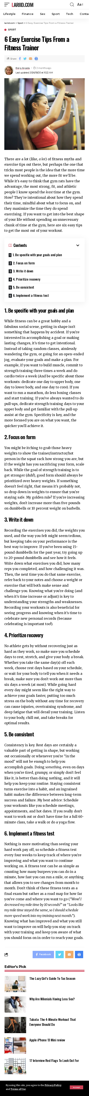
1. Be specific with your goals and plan (37, 254)
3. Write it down (23, 270)
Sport (12, 30)
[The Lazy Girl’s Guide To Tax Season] (15, 984)
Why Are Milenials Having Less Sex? (52, 998)
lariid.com (22, 4)
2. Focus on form (24, 262)
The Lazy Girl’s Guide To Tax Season (52, 978)
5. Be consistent (23, 287)
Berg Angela (23, 68)
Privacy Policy (53, 1085)
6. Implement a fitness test (31, 295)
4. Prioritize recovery (26, 279)
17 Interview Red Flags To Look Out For (54, 1060)
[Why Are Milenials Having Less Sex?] (15, 1004)
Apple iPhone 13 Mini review (47, 1039)
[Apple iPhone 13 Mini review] (15, 1045)
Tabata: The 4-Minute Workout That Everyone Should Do (52, 1022)
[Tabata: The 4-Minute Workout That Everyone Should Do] (15, 1025)
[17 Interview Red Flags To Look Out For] (15, 1066)
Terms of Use (18, 1089)
